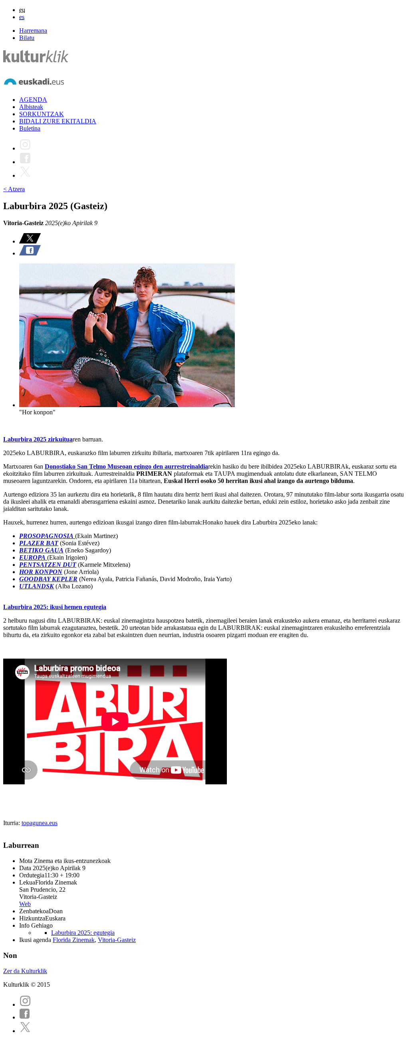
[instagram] (25, 1004)
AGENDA (33, 99)
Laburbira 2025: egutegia (83, 932)
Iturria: (12, 822)
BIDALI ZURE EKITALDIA (57, 121)
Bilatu (26, 37)
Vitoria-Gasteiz (117, 939)
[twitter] (25, 1030)
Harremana (33, 30)
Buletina (29, 128)
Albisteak (31, 106)
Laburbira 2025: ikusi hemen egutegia (54, 607)
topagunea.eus (40, 822)
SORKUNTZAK (41, 114)
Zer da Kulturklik (25, 971)
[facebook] (24, 1017)
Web (25, 903)
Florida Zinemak (74, 939)
